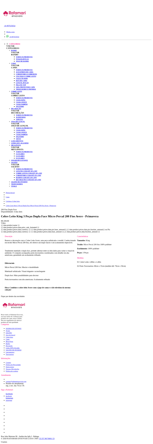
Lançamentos (17, 141)
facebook (9, 394)
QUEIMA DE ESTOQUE (19, 160)
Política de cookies (12, 371)
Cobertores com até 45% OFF (28, 175)
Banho (14, 50)
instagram (9, 398)
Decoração (16, 109)
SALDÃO (14, 162)
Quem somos (10, 367)
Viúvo (18, 139)
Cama (13, 63)
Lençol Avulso (22, 83)
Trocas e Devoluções (12, 369)
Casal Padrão (22, 104)
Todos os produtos (24, 57)
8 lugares (20, 158)
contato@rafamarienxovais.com (16, 381)
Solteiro (20, 106)
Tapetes (19, 119)
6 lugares (20, 156)
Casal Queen (21, 102)
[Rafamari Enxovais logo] (15, 22)
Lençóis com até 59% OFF (26, 171)
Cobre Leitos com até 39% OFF (29, 173)
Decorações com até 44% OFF (28, 180)
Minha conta (10, 32)
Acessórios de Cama (24, 72)
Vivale (14, 186)
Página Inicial (10, 193)
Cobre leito (16, 91)
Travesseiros (17, 184)
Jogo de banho (22, 61)
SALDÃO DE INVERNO (19, 182)
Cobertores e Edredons (26, 74)
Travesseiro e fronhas (26, 89)
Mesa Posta (16, 145)
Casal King (20, 100)
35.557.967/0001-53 (47, 439)
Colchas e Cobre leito (26, 76)
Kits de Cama (21, 81)
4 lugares (20, 154)
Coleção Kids (22, 78)
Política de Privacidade (13, 365)
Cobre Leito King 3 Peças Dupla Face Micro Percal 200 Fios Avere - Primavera (31, 205)
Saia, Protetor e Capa (25, 87)
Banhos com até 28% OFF (26, 177)
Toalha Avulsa (22, 59)
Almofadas (21, 117)
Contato (8, 362)
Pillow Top (21, 85)
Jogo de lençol (18, 121)
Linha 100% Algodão (20, 143)
